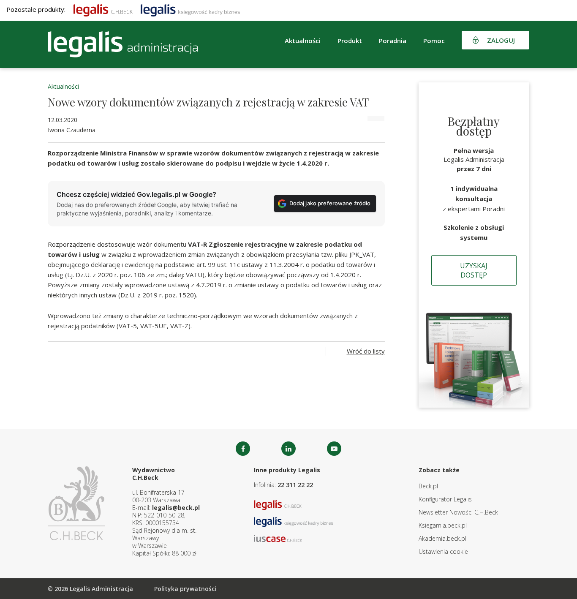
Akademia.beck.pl (442, 538)
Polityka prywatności (185, 589)
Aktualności (63, 86)
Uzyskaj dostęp (473, 270)
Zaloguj (501, 40)
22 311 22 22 (295, 485)
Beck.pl (428, 486)
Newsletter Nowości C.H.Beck (458, 512)
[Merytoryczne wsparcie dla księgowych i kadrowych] (190, 9)
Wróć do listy (366, 351)
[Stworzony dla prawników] (103, 9)
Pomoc (434, 40)
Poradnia (392, 40)
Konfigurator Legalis (445, 499)
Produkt (349, 40)
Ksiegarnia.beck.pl (443, 525)
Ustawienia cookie (443, 551)
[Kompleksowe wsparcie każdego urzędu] (123, 44)
